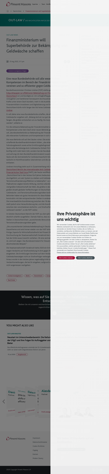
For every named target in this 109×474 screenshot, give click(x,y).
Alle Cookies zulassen (66, 258)
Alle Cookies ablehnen (85, 258)
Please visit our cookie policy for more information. (73, 252)
